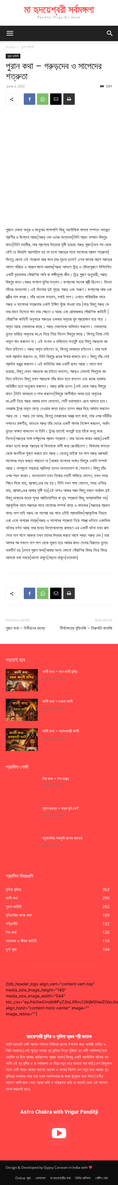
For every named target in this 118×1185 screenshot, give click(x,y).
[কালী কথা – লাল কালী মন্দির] (22, 680)
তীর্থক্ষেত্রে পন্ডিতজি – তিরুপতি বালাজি (86, 628)
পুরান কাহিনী (27, 47)
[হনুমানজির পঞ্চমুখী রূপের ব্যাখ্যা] (22, 846)
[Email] (56, 99)
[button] (110, 33)
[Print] (69, 99)
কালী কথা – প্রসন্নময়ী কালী (60, 731)
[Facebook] (29, 99)
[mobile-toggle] (10, 33)
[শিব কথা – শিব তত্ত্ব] (22, 787)
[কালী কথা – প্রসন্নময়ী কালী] (22, 739)
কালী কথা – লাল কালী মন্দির (59, 671)
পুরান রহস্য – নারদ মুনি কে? (60, 808)
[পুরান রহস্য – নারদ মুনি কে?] (22, 817)
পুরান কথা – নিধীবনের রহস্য (25, 628)
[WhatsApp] (42, 99)
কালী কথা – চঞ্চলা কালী (58, 701)
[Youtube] (59, 1134)
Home (10, 47)
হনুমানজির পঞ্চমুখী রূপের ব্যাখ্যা (62, 838)
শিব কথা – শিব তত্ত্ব (55, 778)
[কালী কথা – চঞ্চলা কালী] (22, 710)
